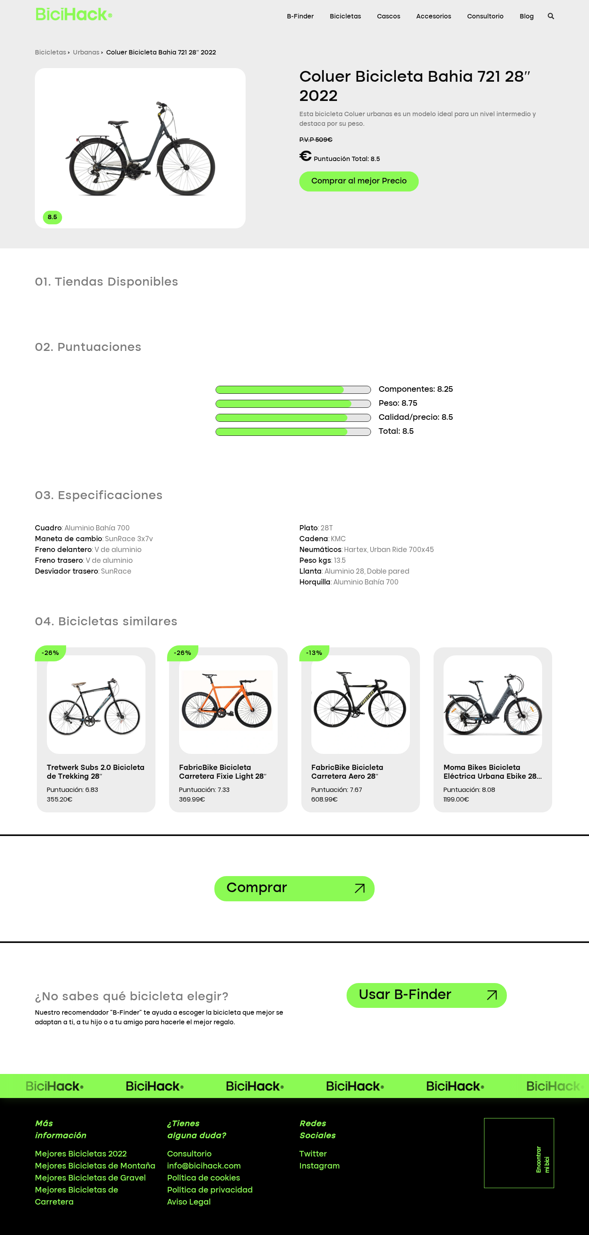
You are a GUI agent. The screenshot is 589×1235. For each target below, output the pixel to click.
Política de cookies (203, 1179)
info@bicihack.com (204, 1166)
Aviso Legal (189, 1203)
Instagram (319, 1166)
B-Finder (300, 17)
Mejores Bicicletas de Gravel (90, 1179)
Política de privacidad (210, 1191)
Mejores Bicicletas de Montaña (95, 1166)
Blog (527, 17)
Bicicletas (345, 17)
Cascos (388, 17)
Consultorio (485, 17)
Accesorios (433, 17)
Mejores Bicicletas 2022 (81, 1154)
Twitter (313, 1154)
